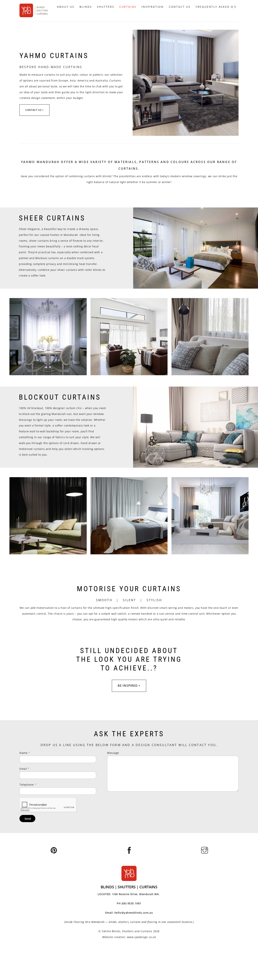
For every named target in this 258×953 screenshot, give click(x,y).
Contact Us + (34, 110)
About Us (65, 7)
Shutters (105, 7)
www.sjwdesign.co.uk (141, 937)
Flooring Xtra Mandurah (88, 922)
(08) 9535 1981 (131, 903)
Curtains (127, 7)
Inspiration (152, 7)
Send (28, 818)
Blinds (86, 7)
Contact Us (180, 7)
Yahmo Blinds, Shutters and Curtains (127, 931)
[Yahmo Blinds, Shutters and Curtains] (33, 15)
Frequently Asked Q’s (216, 7)
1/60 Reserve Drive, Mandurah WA (135, 894)
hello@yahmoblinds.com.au (133, 912)
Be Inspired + (129, 685)
